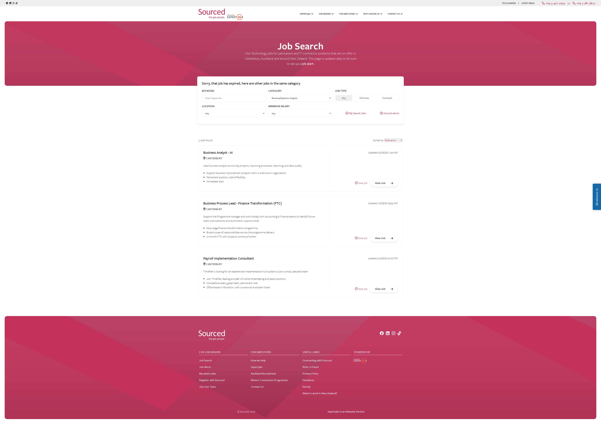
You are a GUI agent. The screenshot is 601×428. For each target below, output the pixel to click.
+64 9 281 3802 (585, 3)
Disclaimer (309, 380)
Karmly (307, 387)
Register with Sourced (211, 380)
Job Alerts (205, 367)
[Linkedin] (10, 3)
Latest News (527, 3)
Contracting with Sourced (317, 360)
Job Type (341, 91)
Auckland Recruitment (263, 373)
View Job (380, 183)
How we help (258, 360)
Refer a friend (310, 367)
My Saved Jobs (357, 113)
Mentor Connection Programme (269, 380)
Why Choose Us (371, 13)
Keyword (208, 91)
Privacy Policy (310, 373)
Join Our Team (207, 387)
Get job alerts (391, 113)
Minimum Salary (279, 106)
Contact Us (394, 13)
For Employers (347, 13)
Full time (364, 98)
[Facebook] (7, 3)
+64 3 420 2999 (555, 3)
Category (275, 91)
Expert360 (305, 13)
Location (208, 106)
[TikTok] (17, 3)
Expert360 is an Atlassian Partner (346, 411)
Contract (387, 98)
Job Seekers (325, 13)
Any (344, 98)
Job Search (205, 360)
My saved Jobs (207, 373)
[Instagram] (13, 3)
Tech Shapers (509, 3)
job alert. (308, 63)
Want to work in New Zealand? (320, 393)
